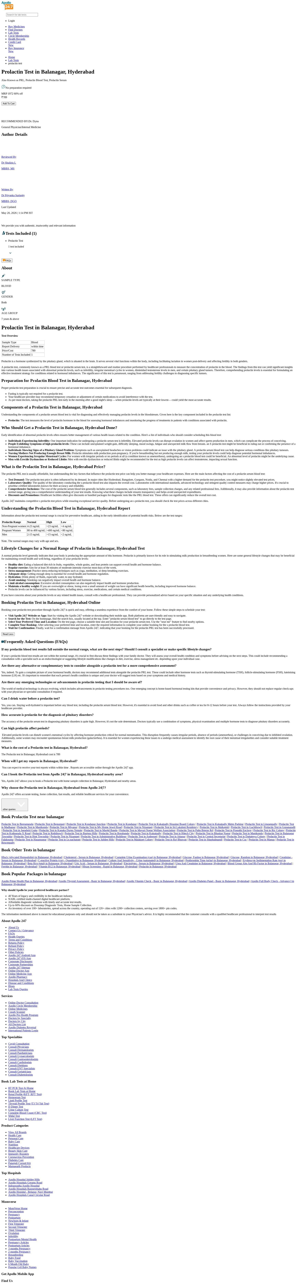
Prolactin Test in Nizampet (138, 827)
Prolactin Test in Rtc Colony (268, 830)
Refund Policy (16, 945)
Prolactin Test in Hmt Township (31, 836)
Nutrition (13, 1144)
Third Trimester (16, 1230)
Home (11, 57)
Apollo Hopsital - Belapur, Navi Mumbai (30, 1191)
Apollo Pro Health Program (23, 1015)
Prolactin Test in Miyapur (63, 827)
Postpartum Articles (18, 1245)
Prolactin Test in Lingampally (261, 824)
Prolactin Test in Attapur (172, 836)
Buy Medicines (16, 26)
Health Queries (16, 936)
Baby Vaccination (18, 1261)
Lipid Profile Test (17, 1100)
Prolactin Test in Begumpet (50, 824)
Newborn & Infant (18, 1220)
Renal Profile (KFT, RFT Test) (25, 1094)
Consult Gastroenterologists (23, 1059)
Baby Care (14, 1141)
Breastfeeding (15, 1254)
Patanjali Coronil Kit (19, 1163)
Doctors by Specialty (19, 1018)
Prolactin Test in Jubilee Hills (98, 839)
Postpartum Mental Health (22, 1239)
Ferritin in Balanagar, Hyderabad (19, 866)
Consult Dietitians (18, 1065)
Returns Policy (16, 942)
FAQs (11, 933)
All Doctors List (17, 1024)
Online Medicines (18, 1008)
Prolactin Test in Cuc (235, 839)
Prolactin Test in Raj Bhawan (171, 839)
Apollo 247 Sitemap (19, 967)
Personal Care (15, 1138)
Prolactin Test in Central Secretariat (206, 836)
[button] (148, 649)
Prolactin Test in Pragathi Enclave (233, 830)
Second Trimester (17, 1226)
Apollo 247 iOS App (19, 958)
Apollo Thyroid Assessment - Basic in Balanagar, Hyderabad (92, 881)
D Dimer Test (15, 1106)
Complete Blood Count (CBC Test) (27, 1112)
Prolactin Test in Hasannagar (30, 839)
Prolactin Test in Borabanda (114, 833)
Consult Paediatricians (20, 1053)
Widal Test (14, 1115)
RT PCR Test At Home (21, 1088)
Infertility (13, 1236)
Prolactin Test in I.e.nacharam (64, 839)
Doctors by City (17, 1021)
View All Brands (17, 1132)
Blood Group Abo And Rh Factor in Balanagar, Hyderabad (260, 863)
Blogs (11, 986)
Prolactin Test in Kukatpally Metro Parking (220, 824)
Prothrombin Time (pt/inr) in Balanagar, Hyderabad (213, 860)
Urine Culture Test (18, 1109)
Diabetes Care (16, 1160)
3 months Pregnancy (19, 1248)
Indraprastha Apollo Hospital (24, 1185)
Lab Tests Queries (18, 989)
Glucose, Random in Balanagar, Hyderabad (254, 857)
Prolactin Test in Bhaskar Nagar (213, 833)
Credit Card (14, 44)
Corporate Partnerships (20, 964)
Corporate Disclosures (20, 961)
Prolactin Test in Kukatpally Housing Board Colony (167, 824)
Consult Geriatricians (19, 1071)
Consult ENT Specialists (21, 1068)
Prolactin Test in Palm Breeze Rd (195, 830)
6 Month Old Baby (18, 1264)
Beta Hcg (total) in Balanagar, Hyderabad (50, 863)
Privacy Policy (16, 949)
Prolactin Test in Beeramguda (17, 824)
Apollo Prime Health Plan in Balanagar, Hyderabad (29, 881)
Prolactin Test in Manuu (262, 839)
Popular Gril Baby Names (22, 1267)
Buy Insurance (16, 50)
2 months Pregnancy (19, 1251)
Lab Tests (13, 32)
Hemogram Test (17, 1097)
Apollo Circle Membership (22, 1005)
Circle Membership (18, 35)
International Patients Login (23, 1030)
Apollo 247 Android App (22, 955)
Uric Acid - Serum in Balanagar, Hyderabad (98, 863)
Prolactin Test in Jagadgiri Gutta (20, 830)
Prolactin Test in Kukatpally (146, 833)
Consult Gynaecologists (21, 1056)
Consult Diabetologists (20, 1074)
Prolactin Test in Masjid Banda (100, 830)
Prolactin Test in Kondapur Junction (86, 824)
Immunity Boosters (18, 1153)
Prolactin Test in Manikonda (32, 827)
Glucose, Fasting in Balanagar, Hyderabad (206, 857)
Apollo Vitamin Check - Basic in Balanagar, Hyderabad (157, 881)
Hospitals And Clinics (20, 980)
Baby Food (14, 1257)
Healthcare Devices (18, 1147)
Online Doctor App (18, 970)
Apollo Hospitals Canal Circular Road (29, 1195)
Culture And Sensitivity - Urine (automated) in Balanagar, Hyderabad (146, 860)
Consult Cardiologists (20, 1062)
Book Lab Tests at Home (21, 1091)
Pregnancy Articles (18, 1242)
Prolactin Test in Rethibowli (47, 833)
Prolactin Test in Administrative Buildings (103, 836)
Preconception (16, 1211)
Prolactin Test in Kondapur (122, 824)
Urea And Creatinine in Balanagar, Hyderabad (200, 863)
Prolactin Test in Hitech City (178, 833)
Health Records (16, 38)
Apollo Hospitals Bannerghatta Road (28, 1188)
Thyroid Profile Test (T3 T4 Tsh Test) (28, 1103)
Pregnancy (14, 1214)
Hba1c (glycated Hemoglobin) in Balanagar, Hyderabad (31, 857)
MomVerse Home (18, 1208)
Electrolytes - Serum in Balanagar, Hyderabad (149, 863)
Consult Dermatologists (21, 1049)
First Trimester (16, 1223)
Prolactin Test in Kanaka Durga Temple (60, 830)
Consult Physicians (18, 1046)
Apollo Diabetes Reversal (22, 1027)
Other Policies (16, 952)
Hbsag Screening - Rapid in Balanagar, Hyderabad (109, 866)
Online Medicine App (20, 973)
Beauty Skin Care (18, 1150)
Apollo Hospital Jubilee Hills (24, 1179)
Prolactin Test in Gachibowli (246, 827)
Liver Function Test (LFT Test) (25, 1119)
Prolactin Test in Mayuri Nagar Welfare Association (147, 830)
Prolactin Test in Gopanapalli (279, 827)
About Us (13, 927)
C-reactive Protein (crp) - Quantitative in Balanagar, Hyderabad (72, 860)
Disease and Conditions (21, 983)
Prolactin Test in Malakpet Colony (134, 839)
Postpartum (14, 1217)
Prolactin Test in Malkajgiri (214, 827)
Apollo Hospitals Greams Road (25, 1182)
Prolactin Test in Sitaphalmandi (205, 839)
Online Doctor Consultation (23, 1002)
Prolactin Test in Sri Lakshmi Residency (176, 827)
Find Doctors (15, 29)
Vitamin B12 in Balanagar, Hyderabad (59, 866)
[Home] (7, 9)
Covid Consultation (18, 1043)
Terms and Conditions (20, 939)
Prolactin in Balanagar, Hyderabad (158, 866)
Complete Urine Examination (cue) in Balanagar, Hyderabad (148, 857)
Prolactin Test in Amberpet (142, 836)
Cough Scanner (16, 1011)
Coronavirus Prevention (21, 1157)
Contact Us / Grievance (21, 930)
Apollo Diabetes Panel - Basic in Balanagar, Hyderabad (219, 881)
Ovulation (13, 1233)
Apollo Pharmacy (17, 976)
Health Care (14, 1135)
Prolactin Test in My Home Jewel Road (100, 827)
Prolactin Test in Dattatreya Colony (246, 836)
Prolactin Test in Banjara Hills (81, 833)
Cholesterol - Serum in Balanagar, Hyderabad (88, 857)
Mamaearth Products (19, 1166)
